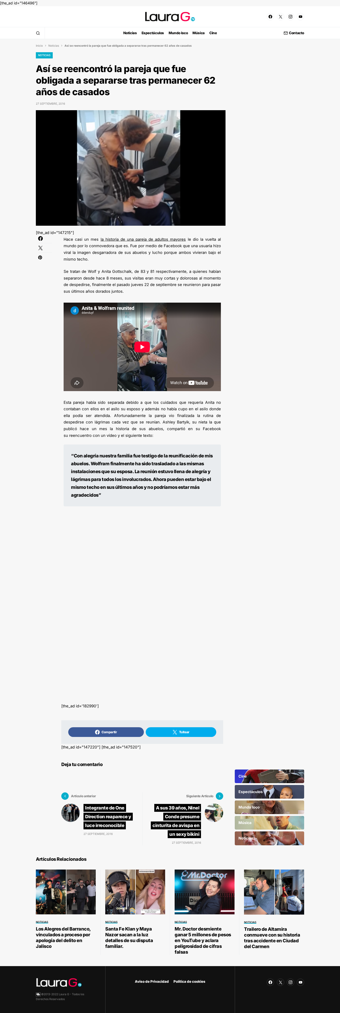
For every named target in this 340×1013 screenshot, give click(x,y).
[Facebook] (270, 16)
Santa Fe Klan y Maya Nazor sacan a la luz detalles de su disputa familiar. (129, 937)
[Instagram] (290, 16)
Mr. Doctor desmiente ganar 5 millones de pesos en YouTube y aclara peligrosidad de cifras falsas (203, 940)
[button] (38, 33)
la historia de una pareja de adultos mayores (143, 239)
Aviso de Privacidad (152, 981)
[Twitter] (280, 16)
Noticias (53, 45)
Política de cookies (189, 981)
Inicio (39, 45)
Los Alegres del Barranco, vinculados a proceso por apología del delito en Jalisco (63, 937)
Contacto (296, 33)
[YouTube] (300, 16)
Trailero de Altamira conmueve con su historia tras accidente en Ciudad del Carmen (272, 937)
